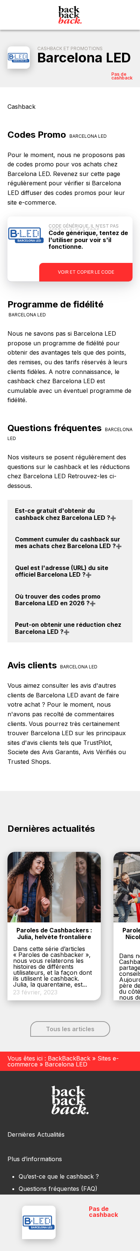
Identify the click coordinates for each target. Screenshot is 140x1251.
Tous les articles (70, 1029)
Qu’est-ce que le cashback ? (59, 1176)
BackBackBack (69, 1058)
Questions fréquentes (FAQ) (58, 1188)
